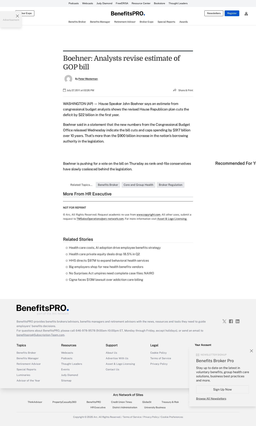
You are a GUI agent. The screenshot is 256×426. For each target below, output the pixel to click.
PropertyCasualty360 (64, 402)
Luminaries (23, 374)
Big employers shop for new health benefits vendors (106, 267)
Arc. (96, 417)
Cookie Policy (158, 352)
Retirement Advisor (29, 363)
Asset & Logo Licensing (120, 363)
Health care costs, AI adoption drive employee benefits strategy (115, 247)
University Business (155, 407)
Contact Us (112, 369)
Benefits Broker (26, 352)
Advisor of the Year (28, 380)
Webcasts (87, 3)
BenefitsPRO (94, 402)
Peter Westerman (88, 78)
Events (65, 369)
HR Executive (98, 407)
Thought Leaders (178, 3)
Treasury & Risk (170, 402)
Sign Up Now (222, 389)
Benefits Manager (28, 358)
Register (232, 13)
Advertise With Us (117, 358)
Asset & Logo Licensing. (172, 218)
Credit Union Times (121, 402)
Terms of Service (160, 358)
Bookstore (159, 3)
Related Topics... (81, 184)
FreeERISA (122, 3)
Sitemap (66, 380)
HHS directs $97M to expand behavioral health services (109, 260)
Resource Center (141, 3)
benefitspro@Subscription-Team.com (40, 335)
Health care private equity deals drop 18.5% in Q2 (104, 254)
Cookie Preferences (172, 417)
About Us (111, 352)
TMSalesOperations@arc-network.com (100, 218)
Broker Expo (25, 13)
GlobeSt (146, 402)
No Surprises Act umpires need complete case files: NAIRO (111, 273)
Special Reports (26, 369)
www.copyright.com (148, 214)
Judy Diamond (104, 3)
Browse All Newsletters (211, 398)
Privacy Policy (159, 363)
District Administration (125, 407)
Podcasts (74, 3)
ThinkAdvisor (35, 402)
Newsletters (214, 13)
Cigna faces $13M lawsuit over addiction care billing (106, 279)
